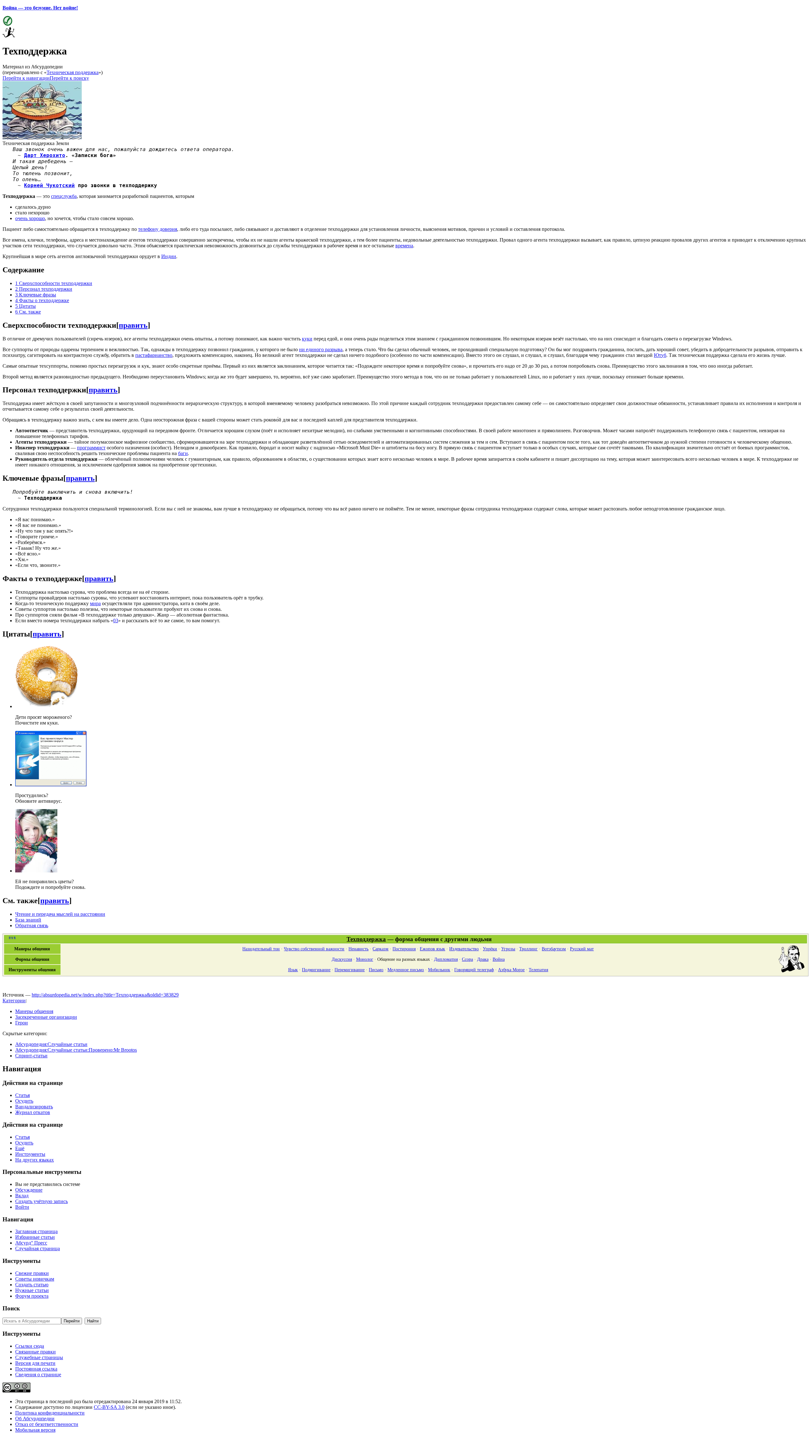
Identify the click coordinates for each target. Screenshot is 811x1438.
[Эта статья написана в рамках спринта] (9, 35)
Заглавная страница (36, 1231)
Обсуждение (28, 1190)
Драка (483, 959)
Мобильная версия (35, 1430)
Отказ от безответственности (46, 1424)
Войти (22, 1207)
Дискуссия (342, 959)
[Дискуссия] (792, 971)
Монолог (364, 959)
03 (115, 620)
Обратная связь (31, 925)
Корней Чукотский (49, 185)
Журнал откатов (32, 1112)
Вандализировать (34, 1106)
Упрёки (490, 948)
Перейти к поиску (69, 78)
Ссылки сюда (29, 1346)
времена (404, 245)
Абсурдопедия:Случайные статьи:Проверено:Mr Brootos (76, 1050)
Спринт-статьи (31, 1055)
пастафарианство (153, 355)
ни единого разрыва (320, 349)
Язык (293, 969)
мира (95, 603)
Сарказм (380, 948)
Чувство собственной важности (314, 948)
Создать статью (31, 1284)
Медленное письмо (405, 969)
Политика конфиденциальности (50, 1413)
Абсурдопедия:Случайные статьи (51, 1044)
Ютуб (660, 355)
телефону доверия (157, 229)
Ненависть (358, 948)
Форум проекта (31, 1296)
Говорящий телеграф (474, 969)
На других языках (34, 1159)
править (133, 325)
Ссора (467, 959)
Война (499, 959)
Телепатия (538, 969)
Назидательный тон (261, 948)
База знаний (28, 919)
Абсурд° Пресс (31, 1242)
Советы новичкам (34, 1279)
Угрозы (508, 948)
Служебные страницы (39, 1357)
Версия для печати (35, 1363)
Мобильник (439, 969)
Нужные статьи (32, 1290)
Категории (14, 1000)
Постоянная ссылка (36, 1368)
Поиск (11, 1308)
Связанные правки (35, 1351)
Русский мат (582, 948)
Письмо (376, 969)
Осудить (24, 1101)
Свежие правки (32, 1273)
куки (307, 338)
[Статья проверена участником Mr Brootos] (7, 24)
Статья (22, 1095)
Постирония (404, 948)
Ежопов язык (432, 948)
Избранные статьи (35, 1237)
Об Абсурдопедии (34, 1418)
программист (91, 447)
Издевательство (464, 948)
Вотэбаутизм (554, 948)
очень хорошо (30, 218)
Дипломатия (446, 959)
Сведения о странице (38, 1374)
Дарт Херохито (44, 155)
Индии (168, 256)
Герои (21, 1022)
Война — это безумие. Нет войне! (40, 7)
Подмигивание (316, 969)
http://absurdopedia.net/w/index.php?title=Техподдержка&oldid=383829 (105, 995)
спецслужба (64, 196)
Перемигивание (350, 969)
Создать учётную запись (41, 1201)
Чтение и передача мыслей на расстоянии (60, 914)
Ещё (19, 1148)
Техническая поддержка (73, 72)
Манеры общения (34, 1011)
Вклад (22, 1195)
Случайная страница (37, 1248)
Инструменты (30, 1154)
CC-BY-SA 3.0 (109, 1407)
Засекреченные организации (46, 1017)
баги (183, 453)
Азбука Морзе (511, 969)
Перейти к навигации (26, 78)
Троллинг (528, 948)
